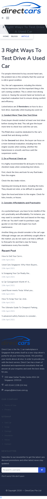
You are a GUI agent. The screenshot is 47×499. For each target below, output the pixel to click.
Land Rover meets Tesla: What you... (18, 290)
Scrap (6, 427)
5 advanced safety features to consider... (19, 316)
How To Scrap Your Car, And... (14, 299)
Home (6, 36)
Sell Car (7, 422)
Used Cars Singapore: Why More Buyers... (20, 264)
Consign (7, 431)
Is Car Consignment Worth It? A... (16, 281)
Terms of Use (10, 405)
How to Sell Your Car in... (12, 256)
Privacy (7, 409)
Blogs (14, 36)
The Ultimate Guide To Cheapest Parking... (20, 307)
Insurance (8, 435)
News (7, 439)
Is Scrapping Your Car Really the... (16, 273)
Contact (7, 444)
